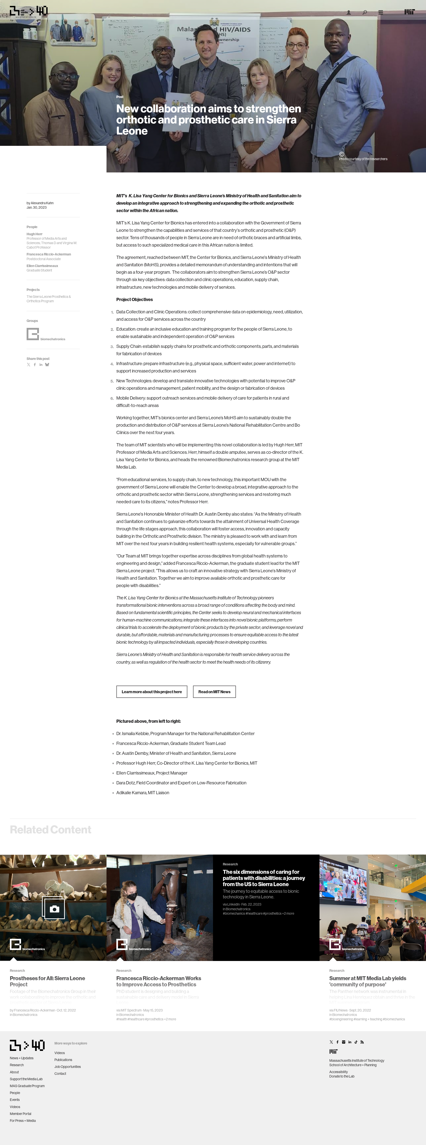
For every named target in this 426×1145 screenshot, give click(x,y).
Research (17, 1065)
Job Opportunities (67, 1066)
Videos (15, 1107)
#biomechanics (234, 913)
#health (121, 1019)
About (14, 1072)
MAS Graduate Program (27, 1086)
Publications (63, 1060)
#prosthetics (154, 1019)
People (15, 1093)
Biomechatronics (25, 1014)
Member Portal (20, 1113)
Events (15, 1099)
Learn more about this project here (152, 691)
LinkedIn (233, 904)
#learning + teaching (368, 1019)
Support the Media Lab (26, 1079)
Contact (60, 1073)
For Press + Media (23, 1120)
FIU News (341, 1010)
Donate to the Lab (342, 1076)
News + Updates (22, 1058)
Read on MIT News (214, 691)
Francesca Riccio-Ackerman (34, 1010)
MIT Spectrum (131, 1010)
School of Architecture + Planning (353, 1065)
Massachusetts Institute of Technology (356, 1060)
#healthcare (135, 1019)
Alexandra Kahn (42, 203)
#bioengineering (341, 1019)
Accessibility (338, 1072)
